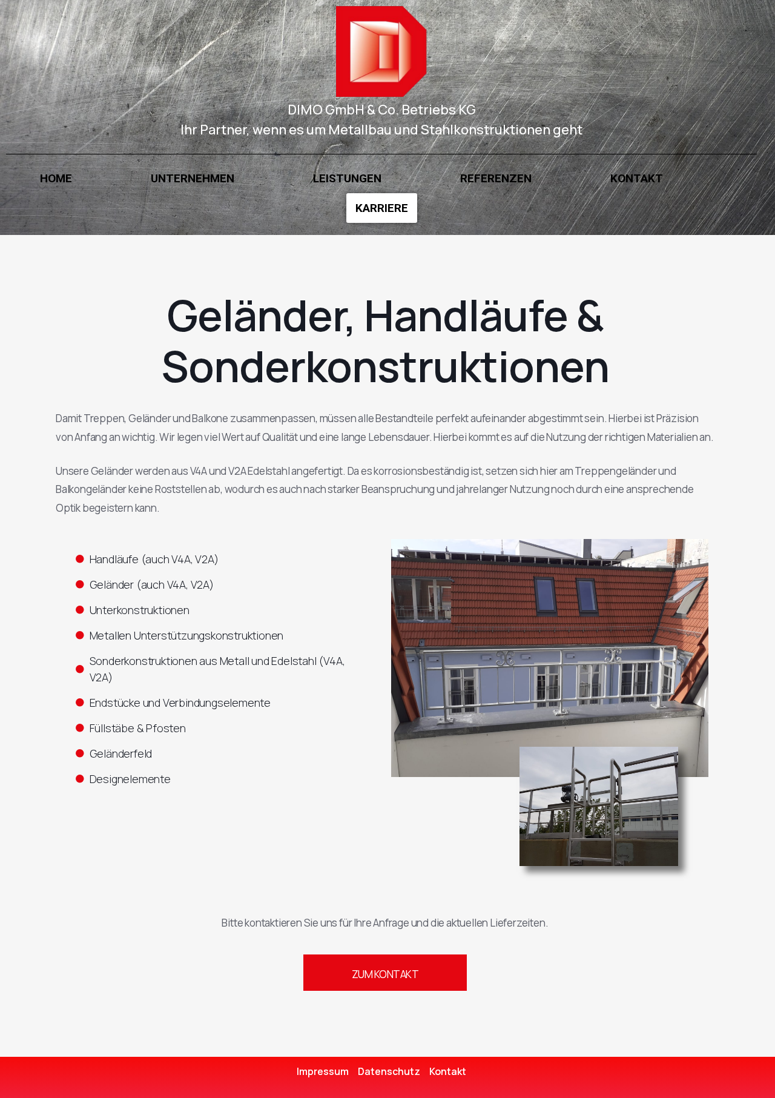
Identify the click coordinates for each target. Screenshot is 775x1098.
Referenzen (496, 178)
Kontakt (636, 178)
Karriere (381, 208)
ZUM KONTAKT (385, 974)
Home (56, 178)
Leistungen (347, 178)
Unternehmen (192, 178)
